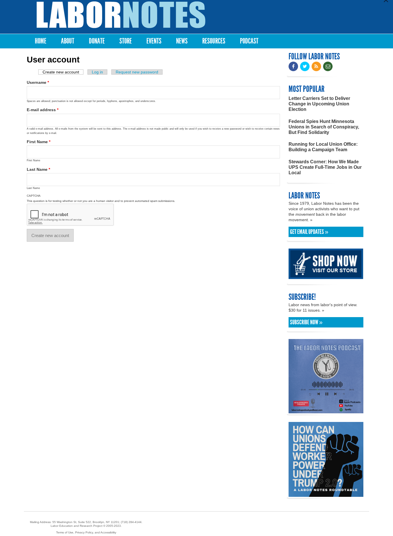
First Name (38, 141)
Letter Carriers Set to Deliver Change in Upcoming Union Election (319, 104)
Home (40, 41)
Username (38, 82)
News (182, 41)
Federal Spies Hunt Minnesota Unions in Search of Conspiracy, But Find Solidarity (324, 127)
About (67, 41)
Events (153, 41)
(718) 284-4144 (131, 522)
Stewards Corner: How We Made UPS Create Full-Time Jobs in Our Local (325, 167)
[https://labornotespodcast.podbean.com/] (326, 410)
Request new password (137, 72)
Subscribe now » (306, 322)
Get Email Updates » (309, 232)
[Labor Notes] (121, 14)
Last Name (38, 169)
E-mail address (42, 109)
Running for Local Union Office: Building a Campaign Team (323, 147)
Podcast (249, 41)
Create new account (63, 72)
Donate (97, 41)
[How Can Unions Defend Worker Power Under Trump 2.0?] (326, 494)
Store (125, 41)
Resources (213, 41)
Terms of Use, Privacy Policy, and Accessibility (86, 532)
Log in (97, 72)
